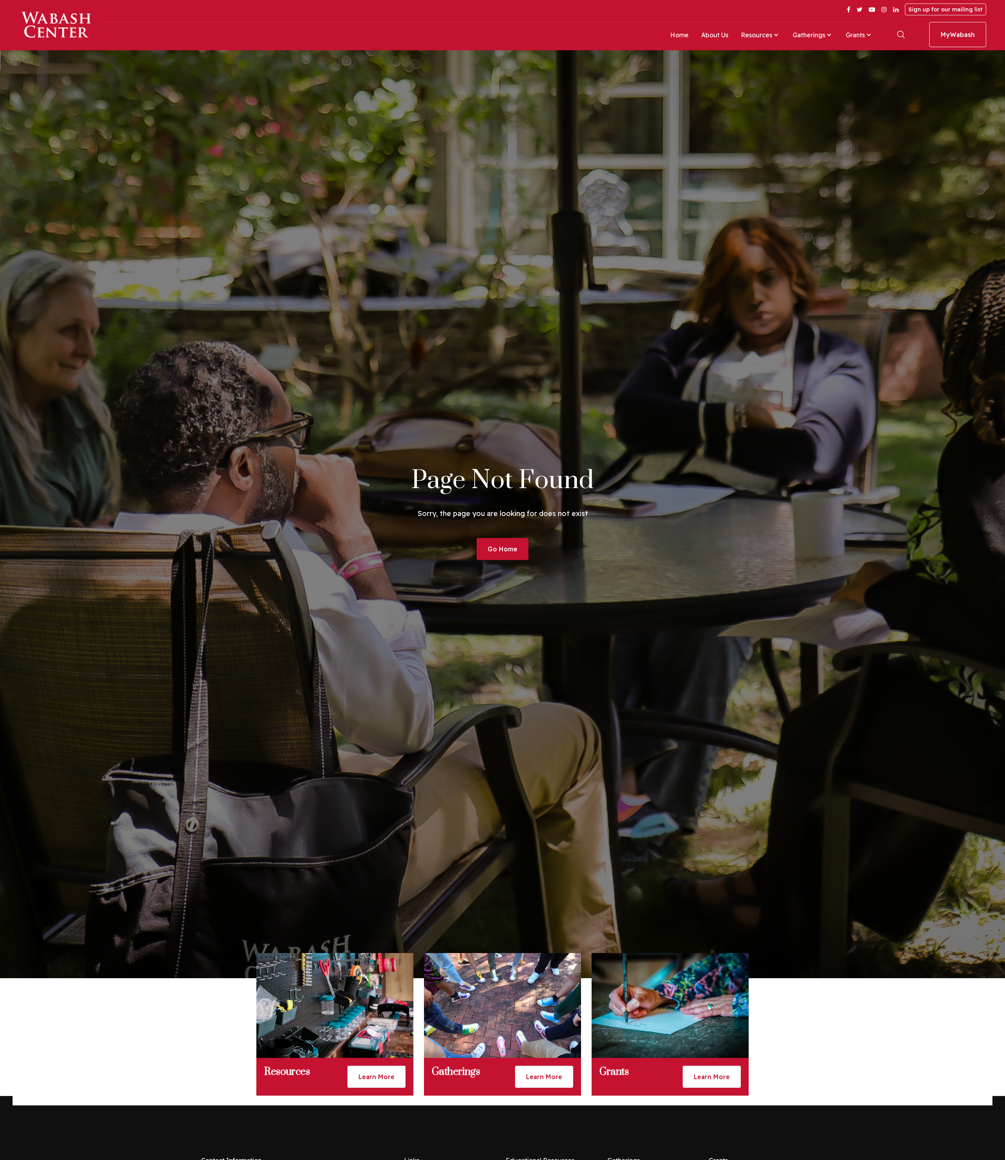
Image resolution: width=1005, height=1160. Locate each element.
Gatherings (809, 35)
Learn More (376, 1077)
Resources (756, 35)
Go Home (502, 549)
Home (679, 35)
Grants (855, 35)
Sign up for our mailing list (945, 9)
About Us (714, 35)
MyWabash (958, 34)
